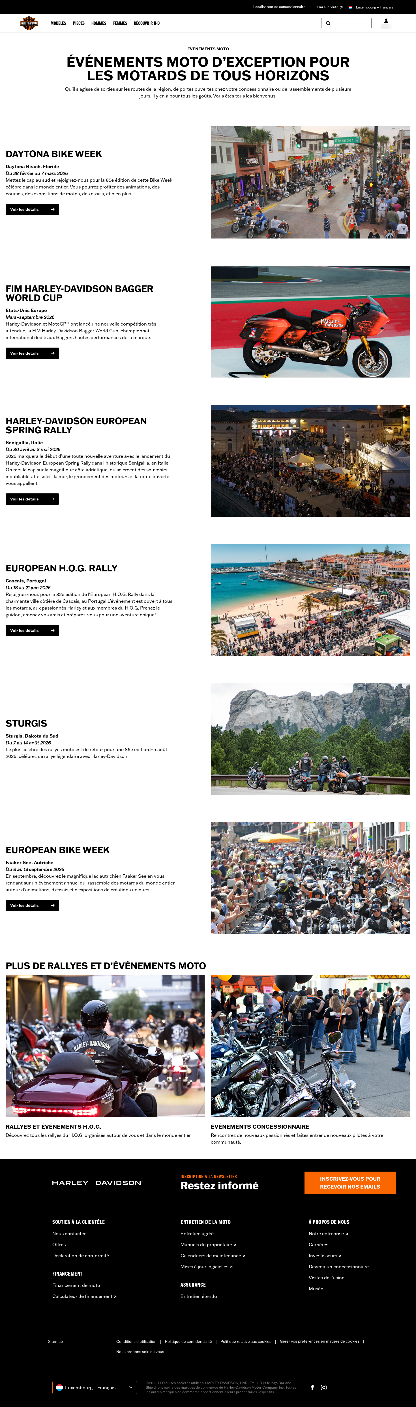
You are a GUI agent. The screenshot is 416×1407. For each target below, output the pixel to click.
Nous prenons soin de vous (140, 1351)
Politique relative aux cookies (245, 1341)
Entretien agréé (197, 1233)
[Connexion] (386, 23)
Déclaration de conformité (80, 1255)
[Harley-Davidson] (112, 1183)
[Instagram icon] (323, 1387)
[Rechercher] (346, 23)
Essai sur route (326, 7)
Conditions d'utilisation (136, 1341)
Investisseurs (323, 1255)
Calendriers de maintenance (211, 1255)
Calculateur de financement (82, 1296)
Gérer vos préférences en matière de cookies (319, 1341)
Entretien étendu (199, 1296)
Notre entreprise (326, 1233)
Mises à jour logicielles (204, 1266)
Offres (59, 1244)
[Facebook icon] (312, 1387)
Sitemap (55, 1341)
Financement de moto (76, 1285)
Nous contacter (69, 1233)
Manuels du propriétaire (206, 1244)
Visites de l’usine (326, 1277)
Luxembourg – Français (374, 7)
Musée (316, 1288)
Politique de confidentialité (188, 1341)
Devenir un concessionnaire (339, 1266)
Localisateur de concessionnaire (279, 7)
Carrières (318, 1244)
